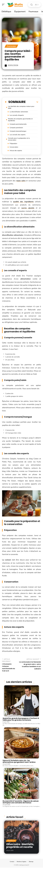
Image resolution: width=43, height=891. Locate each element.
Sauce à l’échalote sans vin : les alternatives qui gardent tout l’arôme (19, 761)
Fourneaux (11, 46)
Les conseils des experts (17, 135)
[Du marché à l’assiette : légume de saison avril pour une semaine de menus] (21, 783)
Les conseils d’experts (17, 115)
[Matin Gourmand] (15, 4)
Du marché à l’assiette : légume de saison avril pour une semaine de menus (21, 802)
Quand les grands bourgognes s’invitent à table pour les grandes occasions (21, 719)
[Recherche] (31, 4)
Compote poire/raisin (16, 128)
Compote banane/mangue (18, 131)
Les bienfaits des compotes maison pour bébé (21, 107)
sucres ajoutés (27, 208)
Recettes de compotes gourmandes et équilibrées (20, 120)
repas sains (20, 181)
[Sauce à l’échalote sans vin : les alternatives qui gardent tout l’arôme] (21, 742)
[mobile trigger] (4, 4)
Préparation (13, 144)
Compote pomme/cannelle (18, 124)
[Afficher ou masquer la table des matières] (32, 102)
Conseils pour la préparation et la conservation (19, 139)
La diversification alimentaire (19, 112)
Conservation (14, 147)
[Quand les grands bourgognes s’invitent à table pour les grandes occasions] (21, 700)
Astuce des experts (16, 151)
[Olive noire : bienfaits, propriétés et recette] (21, 837)
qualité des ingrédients (23, 201)
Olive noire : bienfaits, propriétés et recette (20, 845)
